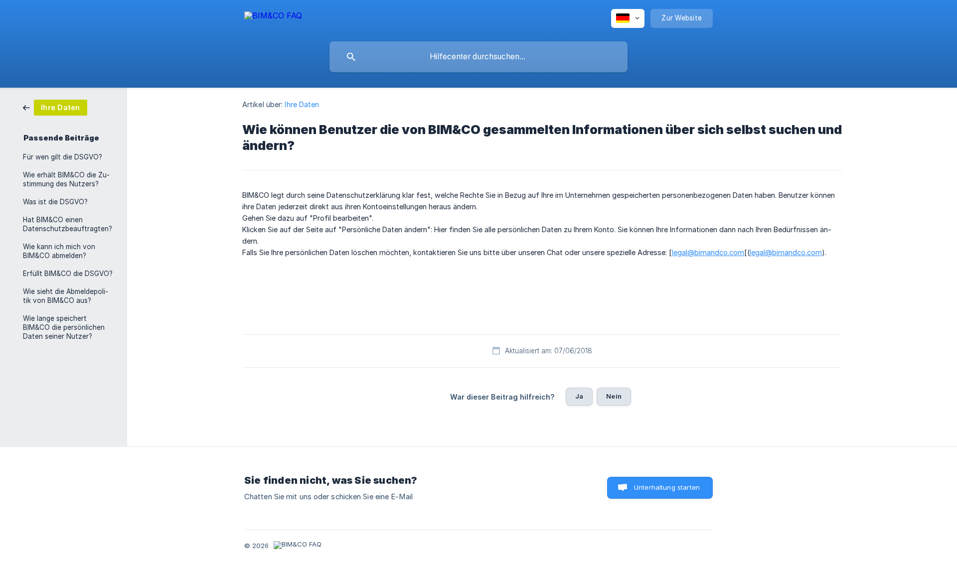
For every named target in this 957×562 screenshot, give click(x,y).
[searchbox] (478, 56)
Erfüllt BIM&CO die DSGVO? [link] (68, 274)
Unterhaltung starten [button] (667, 487)
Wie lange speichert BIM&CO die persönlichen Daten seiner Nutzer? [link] (64, 327)
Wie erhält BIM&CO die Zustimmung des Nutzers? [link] (66, 179)
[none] (273, 17)
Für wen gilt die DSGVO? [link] (62, 157)
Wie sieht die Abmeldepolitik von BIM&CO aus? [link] (65, 295)
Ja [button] (579, 396)
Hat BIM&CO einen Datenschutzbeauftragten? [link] (67, 224)
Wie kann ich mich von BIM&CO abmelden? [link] (59, 251)
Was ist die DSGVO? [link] (55, 202)
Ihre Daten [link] (302, 104)
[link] (55, 107)
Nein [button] (614, 396)
